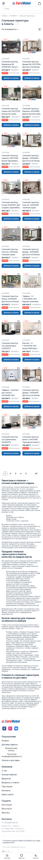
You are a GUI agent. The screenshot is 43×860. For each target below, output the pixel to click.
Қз (6, 851)
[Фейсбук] (4, 730)
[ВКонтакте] (16, 730)
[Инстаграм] (10, 730)
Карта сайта (7, 794)
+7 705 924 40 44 (9, 822)
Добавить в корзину (11, 78)
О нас (4, 771)
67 (36, 474)
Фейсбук (6, 813)
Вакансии (6, 778)
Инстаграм (7, 805)
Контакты (6, 790)
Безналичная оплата (11, 749)
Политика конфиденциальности (12, 755)
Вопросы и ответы (10, 782)
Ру (3, 851)
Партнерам (7, 786)
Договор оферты (10, 744)
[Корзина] (39, 4)
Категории (7, 858)
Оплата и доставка (11, 760)
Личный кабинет (9, 774)
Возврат (5, 741)
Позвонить (36, 858)
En (8, 851)
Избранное (22, 858)
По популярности (9, 29)
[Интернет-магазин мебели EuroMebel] (21, 4)
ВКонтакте (7, 809)
